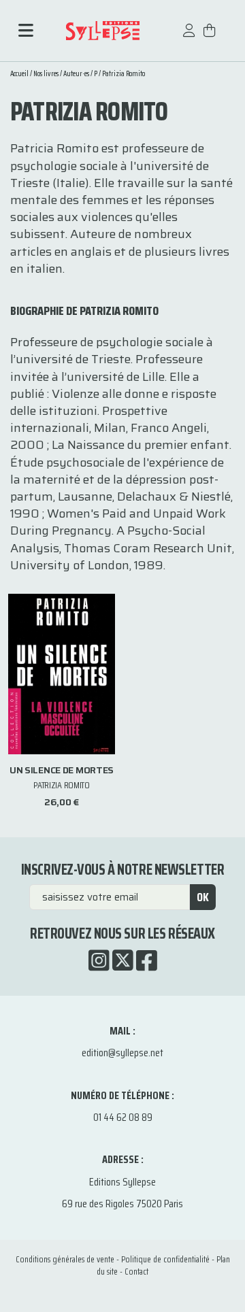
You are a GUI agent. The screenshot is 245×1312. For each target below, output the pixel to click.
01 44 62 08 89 (122, 1117)
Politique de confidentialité (165, 1259)
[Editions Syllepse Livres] (102, 31)
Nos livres (46, 74)
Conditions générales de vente (65, 1259)
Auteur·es (76, 74)
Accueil (19, 74)
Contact (136, 1271)
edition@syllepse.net (122, 1052)
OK (203, 897)
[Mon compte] (189, 37)
